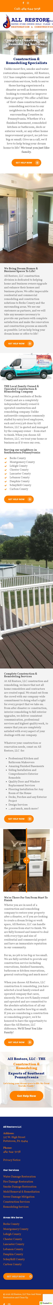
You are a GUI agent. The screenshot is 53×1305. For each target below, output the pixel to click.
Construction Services (16, 1202)
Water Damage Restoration (19, 1177)
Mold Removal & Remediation (21, 1192)
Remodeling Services (16, 1207)
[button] (48, 21)
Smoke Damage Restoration (20, 1187)
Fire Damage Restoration (18, 1182)
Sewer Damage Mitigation (19, 1197)
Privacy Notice (11, 1160)
